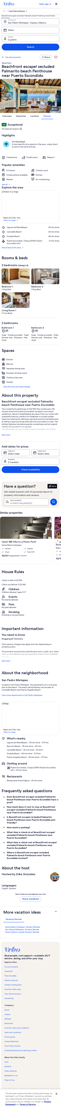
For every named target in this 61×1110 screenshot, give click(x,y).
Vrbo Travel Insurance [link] (13, 994)
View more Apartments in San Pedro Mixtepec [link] (22, 695)
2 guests (12, 39)
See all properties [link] (13, 57)
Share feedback (30, 899)
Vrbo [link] (6, 1062)
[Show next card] (57, 96)
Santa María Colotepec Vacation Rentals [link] (22, 927)
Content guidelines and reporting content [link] (21, 1050)
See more (6, 435)
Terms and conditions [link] (13, 1032)
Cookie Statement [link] (11, 1041)
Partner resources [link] (11, 980)
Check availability (30, 469)
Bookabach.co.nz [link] (11, 1075)
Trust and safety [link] (10, 976)
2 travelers (13, 462)
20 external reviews (10, 129)
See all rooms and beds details (16, 386)
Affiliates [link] (8, 1019)
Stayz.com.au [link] (10, 1080)
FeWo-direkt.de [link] (11, 1071)
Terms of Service (28, 1104)
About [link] (7, 1010)
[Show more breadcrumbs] (4, 11)
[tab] (13, 919)
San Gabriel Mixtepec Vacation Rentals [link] (22, 929)
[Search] (53, 502)
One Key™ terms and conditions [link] (17, 1028)
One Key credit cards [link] (13, 989)
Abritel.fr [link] (8, 1066)
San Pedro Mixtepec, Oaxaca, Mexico (27, 22)
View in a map (9, 220)
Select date (14, 453)
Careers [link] (7, 1014)
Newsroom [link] (9, 1023)
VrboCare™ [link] (9, 971)
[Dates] (30, 30)
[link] (56, 57)
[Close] (56, 1094)
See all (4, 184)
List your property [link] (11, 967)
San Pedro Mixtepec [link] (17, 11)
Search (30, 47)
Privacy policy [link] (10, 1037)
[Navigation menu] (56, 4)
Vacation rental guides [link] (13, 985)
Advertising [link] (9, 998)
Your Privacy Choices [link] (12, 1046)
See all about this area (11, 247)
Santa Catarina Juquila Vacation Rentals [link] (22, 932)
